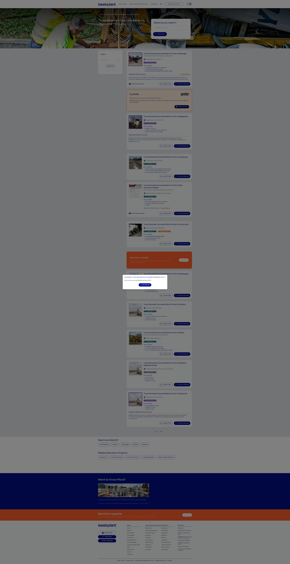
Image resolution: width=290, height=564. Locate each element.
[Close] (165, 277)
